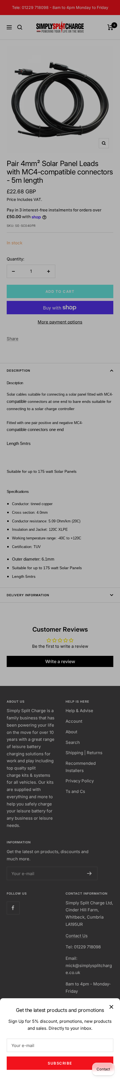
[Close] (111, 1007)
